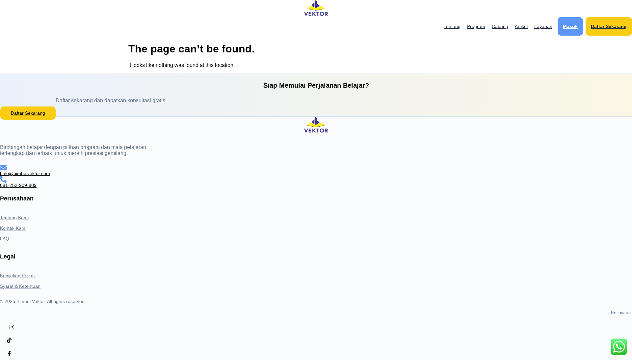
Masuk (570, 26)
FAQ (4, 238)
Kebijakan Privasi (18, 275)
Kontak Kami (13, 228)
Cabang (500, 26)
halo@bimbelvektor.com (25, 173)
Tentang (452, 26)
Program (476, 26)
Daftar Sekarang (609, 26)
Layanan (543, 26)
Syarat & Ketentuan (20, 286)
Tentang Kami (14, 217)
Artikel (521, 26)
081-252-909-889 (18, 185)
